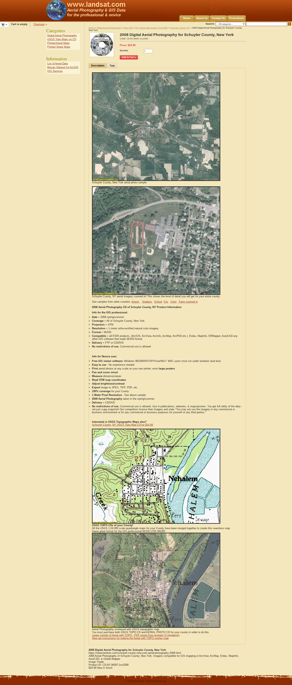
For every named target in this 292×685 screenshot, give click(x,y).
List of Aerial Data (57, 63)
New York (128, 28)
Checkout (39, 24)
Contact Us (218, 18)
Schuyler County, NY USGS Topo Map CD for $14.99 (122, 424)
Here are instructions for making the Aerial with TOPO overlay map (130, 638)
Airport (135, 301)
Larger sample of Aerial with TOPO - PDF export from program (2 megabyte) (135, 635)
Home (186, 18)
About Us (202, 18)
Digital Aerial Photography (109, 28)
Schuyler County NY (180, 28)
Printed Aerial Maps (58, 43)
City (166, 301)
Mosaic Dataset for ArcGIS (62, 67)
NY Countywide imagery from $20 (151, 28)
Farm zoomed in (188, 301)
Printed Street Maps (58, 46)
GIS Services (55, 71)
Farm (173, 301)
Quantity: (124, 50)
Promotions (236, 18)
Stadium (147, 301)
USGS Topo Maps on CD (61, 39)
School (158, 301)
